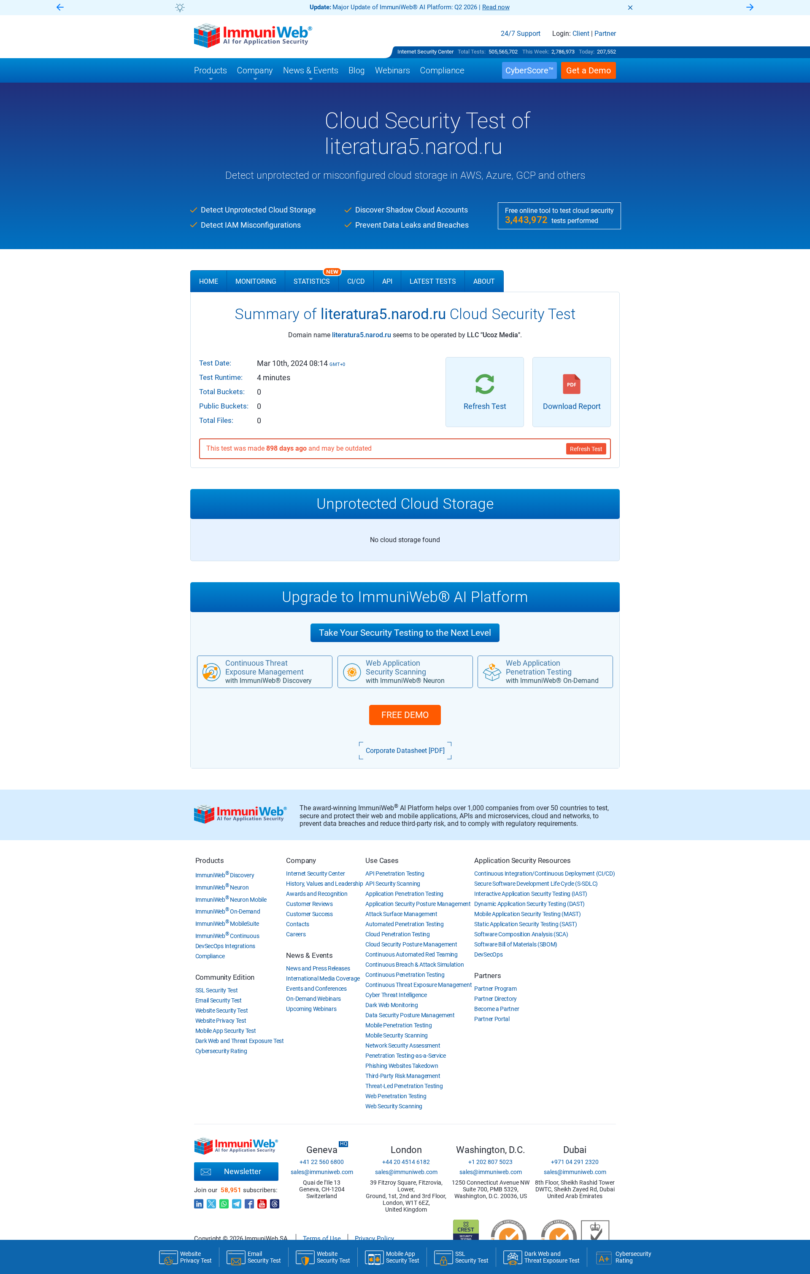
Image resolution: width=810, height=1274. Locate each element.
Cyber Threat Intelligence (396, 995)
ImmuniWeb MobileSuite (227, 923)
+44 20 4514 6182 (406, 1161)
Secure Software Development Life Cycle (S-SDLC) (536, 883)
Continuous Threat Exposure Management (418, 984)
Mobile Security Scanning (396, 1035)
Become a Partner (496, 1008)
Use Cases (381, 860)
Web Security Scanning (393, 1106)
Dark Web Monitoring (391, 1005)
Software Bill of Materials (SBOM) (515, 944)
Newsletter (242, 1171)
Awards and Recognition (316, 893)
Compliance (210, 956)
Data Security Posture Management (409, 1015)
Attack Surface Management (401, 914)
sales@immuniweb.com (322, 1172)
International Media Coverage (323, 978)
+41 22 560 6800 (322, 1161)
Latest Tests (433, 281)
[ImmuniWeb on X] (211, 1201)
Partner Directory (495, 998)
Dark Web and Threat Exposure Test (239, 1040)
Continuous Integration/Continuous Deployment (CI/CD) (544, 873)
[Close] (630, 7)
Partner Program (495, 988)
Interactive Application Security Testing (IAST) (530, 893)
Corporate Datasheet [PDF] (405, 751)
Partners (487, 975)
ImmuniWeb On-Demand (227, 911)
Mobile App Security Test (225, 1030)
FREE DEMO (405, 715)
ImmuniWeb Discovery (224, 875)
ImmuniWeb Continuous (227, 936)
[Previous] (60, 8)
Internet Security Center (425, 51)
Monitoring (255, 281)
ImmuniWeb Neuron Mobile (231, 899)
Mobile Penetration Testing (398, 1025)
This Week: (535, 51)
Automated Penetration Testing (404, 924)
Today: (586, 51)
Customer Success (309, 914)
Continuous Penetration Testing (404, 974)
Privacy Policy (374, 1238)
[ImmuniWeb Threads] (274, 1201)
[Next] (750, 8)
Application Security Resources (522, 860)
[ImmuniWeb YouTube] (262, 1201)
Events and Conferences (316, 988)
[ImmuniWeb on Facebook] (249, 1201)
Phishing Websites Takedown (401, 1065)
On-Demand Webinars (313, 998)
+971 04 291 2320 (575, 1161)
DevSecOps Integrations (225, 946)
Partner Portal (492, 1019)
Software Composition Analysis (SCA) (521, 934)
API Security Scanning (392, 883)
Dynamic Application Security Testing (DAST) (529, 903)
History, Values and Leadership (324, 883)
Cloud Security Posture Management (411, 944)
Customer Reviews (309, 903)
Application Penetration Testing (404, 893)
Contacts (297, 924)
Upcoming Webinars (311, 1008)
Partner (605, 34)
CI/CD (356, 281)
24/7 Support (520, 34)
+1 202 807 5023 (490, 1161)
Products (209, 860)
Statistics (316, 277)
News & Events (309, 955)
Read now (496, 7)
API (387, 281)
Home (208, 281)
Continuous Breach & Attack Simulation (414, 964)
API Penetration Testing (394, 873)
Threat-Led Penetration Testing (404, 1086)
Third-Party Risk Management (402, 1075)
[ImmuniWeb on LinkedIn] (198, 1201)
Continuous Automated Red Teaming (411, 954)
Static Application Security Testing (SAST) (525, 924)
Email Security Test (218, 1000)
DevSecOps (488, 954)
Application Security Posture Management (417, 903)
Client (580, 34)
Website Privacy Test (220, 1020)
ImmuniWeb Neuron (222, 887)
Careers (295, 934)
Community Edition (225, 977)
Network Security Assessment (402, 1045)
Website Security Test (221, 1010)
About (484, 281)
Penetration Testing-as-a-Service (405, 1055)
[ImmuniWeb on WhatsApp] (224, 1201)
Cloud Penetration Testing (397, 934)
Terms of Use (322, 1238)
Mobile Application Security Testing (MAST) (527, 914)
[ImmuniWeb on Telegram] (236, 1201)
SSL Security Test (216, 990)
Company (301, 860)
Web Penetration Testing (395, 1096)
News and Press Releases (318, 968)
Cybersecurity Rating (221, 1051)
